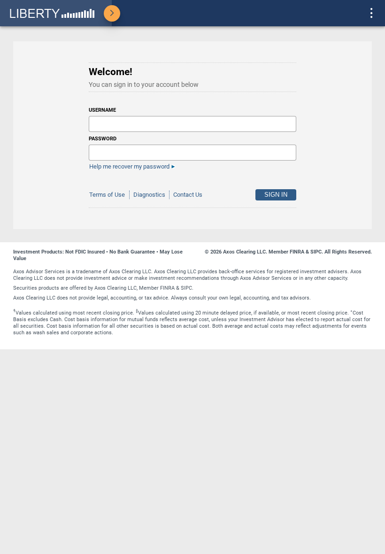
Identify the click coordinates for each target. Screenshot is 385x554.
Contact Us (187, 194)
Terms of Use (107, 194)
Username (102, 110)
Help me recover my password (129, 166)
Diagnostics (149, 194)
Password (102, 139)
